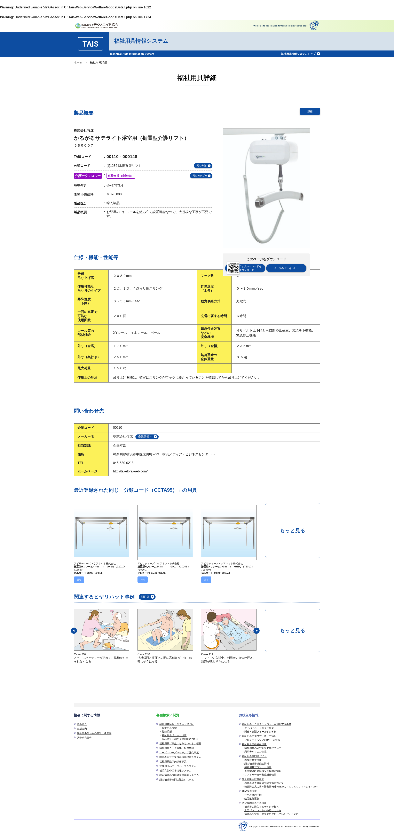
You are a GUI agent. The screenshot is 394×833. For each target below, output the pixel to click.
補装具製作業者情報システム (175, 770)
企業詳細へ (145, 436)
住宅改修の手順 (253, 794)
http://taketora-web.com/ (130, 471)
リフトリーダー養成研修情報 (260, 774)
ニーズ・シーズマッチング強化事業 (179, 752)
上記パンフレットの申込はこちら (262, 810)
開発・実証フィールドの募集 (260, 731)
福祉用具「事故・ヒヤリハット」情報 (180, 743)
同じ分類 (201, 165)
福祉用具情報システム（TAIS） (176, 724)
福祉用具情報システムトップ (298, 53)
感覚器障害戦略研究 (253, 779)
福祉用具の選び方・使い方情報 (259, 736)
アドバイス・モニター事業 (259, 727)
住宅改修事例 (251, 798)
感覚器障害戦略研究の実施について (264, 782)
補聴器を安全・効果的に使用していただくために (271, 814)
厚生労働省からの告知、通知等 (94, 733)
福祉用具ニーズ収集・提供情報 (176, 748)
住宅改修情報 (249, 791)
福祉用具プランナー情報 (257, 767)
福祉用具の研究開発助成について (262, 748)
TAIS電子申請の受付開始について (180, 739)
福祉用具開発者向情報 (254, 744)
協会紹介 (82, 724)
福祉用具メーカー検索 (174, 735)
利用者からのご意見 (255, 751)
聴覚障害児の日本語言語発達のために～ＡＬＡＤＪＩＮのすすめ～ (281, 786)
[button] (74, 631)
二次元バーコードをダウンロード (250, 268)
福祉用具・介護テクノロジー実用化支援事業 (266, 724)
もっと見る (292, 530)
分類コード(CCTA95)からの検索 (262, 739)
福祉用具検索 (169, 727)
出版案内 (82, 728)
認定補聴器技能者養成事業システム (179, 775)
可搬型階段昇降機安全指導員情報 (262, 771)
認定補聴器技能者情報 (256, 763)
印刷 (310, 111)
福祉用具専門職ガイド (254, 756)
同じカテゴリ (199, 175)
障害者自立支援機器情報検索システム (180, 757)
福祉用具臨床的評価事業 (173, 761)
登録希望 (167, 731)
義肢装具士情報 (253, 760)
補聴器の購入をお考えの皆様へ (261, 806)
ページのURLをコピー (286, 268)
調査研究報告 (84, 737)
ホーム (78, 62)
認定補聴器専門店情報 (254, 803)
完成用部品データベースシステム (177, 766)
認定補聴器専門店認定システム (176, 779)
